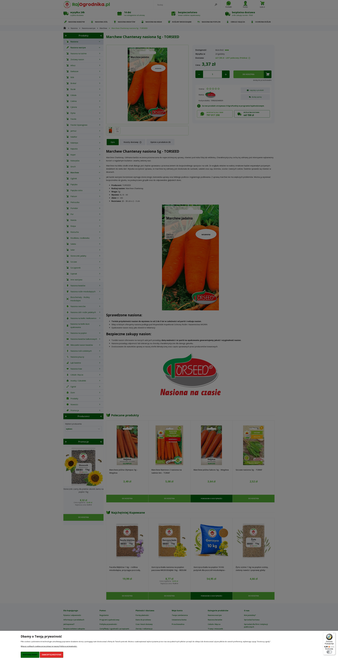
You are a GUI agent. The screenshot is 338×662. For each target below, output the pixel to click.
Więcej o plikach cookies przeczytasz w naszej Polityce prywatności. (49, 646)
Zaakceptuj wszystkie (51, 655)
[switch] (329, 652)
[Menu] (333, 633)
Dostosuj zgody (30, 655)
